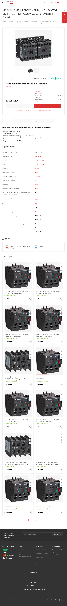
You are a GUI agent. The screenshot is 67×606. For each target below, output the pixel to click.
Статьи (20, 554)
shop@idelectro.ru (35, 585)
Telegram (51, 600)
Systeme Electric (39, 160)
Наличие (28, 121)
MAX (60, 600)
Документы (39, 121)
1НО (36, 188)
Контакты (38, 564)
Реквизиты (39, 562)
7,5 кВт (37, 168)
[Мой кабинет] (52, 2)
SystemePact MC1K (40, 164)
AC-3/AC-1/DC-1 (39, 176)
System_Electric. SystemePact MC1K (20, 246)
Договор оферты (40, 559)
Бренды (21, 552)
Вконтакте (47, 600)
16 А (36, 172)
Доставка (49, 121)
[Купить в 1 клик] (30, 269)
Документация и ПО (57, 549)
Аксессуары (18, 121)
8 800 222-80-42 (34, 582)
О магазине (40, 546)
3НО (36, 184)
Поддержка (56, 546)
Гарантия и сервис (57, 552)
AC (36, 204)
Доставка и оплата (41, 549)
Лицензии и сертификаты (25, 556)
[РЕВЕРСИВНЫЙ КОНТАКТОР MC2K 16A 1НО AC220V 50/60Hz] (33, 48)
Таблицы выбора (23, 549)
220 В (36, 212)
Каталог (21, 546)
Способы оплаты (8, 546)
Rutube (55, 600)
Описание (7, 121)
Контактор (38, 156)
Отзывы (21, 559)
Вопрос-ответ (55, 554)
